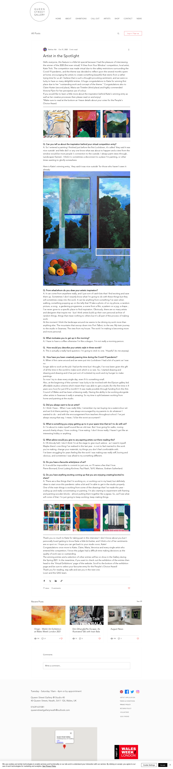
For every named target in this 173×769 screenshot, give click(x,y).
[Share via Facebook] (44, 581)
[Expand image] (56, 124)
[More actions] (128, 49)
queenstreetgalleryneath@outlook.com (50, 710)
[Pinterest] (121, 692)
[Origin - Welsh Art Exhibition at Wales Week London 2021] (48, 615)
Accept (162, 765)
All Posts (35, 33)
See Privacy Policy (49, 766)
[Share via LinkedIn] (56, 581)
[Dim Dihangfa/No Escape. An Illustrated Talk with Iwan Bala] (87, 615)
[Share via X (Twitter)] (50, 581)
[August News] (125, 615)
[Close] (170, 765)
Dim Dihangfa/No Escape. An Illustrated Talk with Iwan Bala (86, 630)
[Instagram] (138, 692)
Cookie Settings (149, 765)
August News (117, 629)
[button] (118, 33)
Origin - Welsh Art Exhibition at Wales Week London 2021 (47, 630)
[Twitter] (132, 692)
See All (139, 601)
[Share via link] (61, 581)
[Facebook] (127, 692)
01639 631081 (37, 707)
